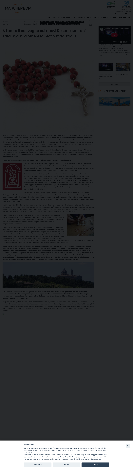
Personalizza (38, 464)
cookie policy (89, 459)
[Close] (128, 446)
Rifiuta (66, 464)
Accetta (95, 464)
